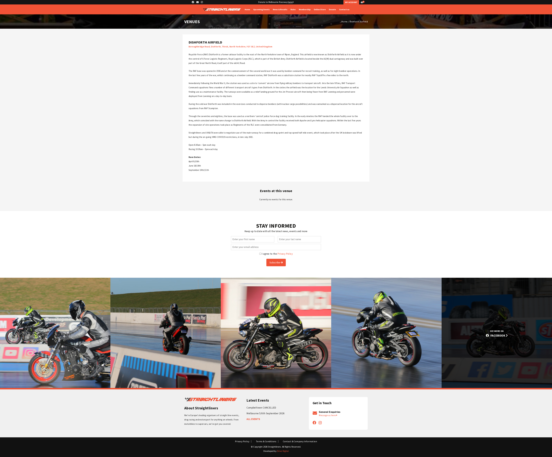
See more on (498, 333)
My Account (351, 2)
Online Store (320, 9)
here (290, 2)
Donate (332, 9)
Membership (305, 9)
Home (247, 9)
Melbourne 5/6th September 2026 (265, 413)
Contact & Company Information (300, 441)
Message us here (327, 415)
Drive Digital (283, 451)
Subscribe (275, 262)
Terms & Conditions (266, 441)
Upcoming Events (261, 9)
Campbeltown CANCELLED (261, 407)
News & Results (280, 9)
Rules (293, 9)
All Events (253, 419)
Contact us (344, 9)
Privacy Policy (285, 253)
